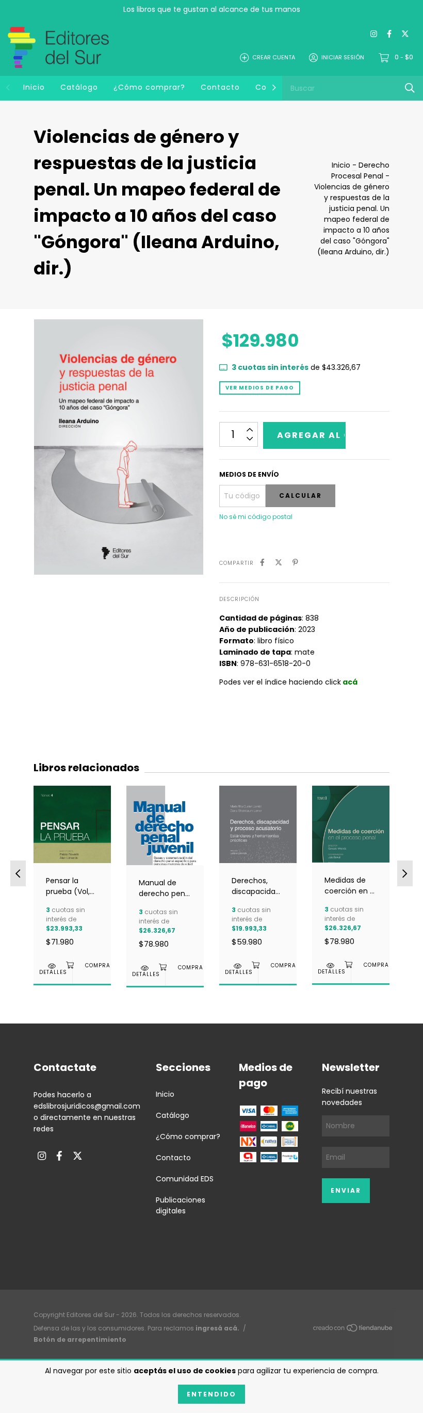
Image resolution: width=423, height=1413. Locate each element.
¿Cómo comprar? (149, 87)
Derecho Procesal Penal (360, 170)
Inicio (34, 87)
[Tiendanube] (353, 1330)
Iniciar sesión (342, 57)
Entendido (211, 1394)
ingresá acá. (217, 1328)
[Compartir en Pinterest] (295, 562)
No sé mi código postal (255, 516)
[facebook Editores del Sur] (389, 34)
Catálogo (79, 87)
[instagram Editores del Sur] (373, 34)
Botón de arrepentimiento (80, 1339)
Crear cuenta (273, 57)
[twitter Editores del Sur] (405, 34)
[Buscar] (410, 88)
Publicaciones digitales (180, 1205)
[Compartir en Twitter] (278, 562)
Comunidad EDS (185, 1179)
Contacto (220, 87)
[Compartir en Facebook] (262, 562)
